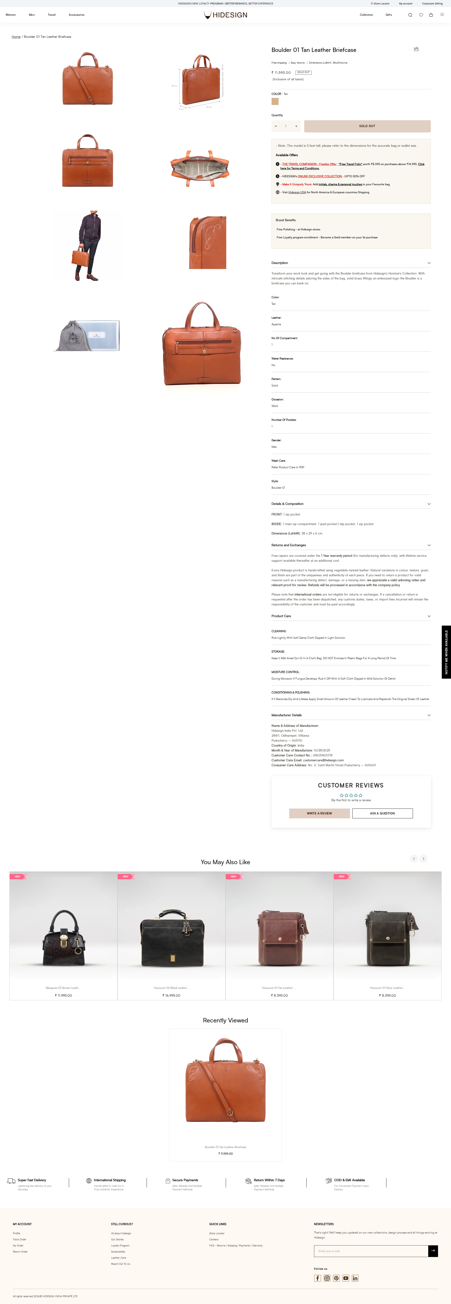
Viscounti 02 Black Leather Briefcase (177, 988)
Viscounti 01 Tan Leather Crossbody (284, 988)
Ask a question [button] (382, 813)
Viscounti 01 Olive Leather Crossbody (393, 988)
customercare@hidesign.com (323, 760)
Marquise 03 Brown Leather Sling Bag (69, 988)
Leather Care (118, 1258)
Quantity (277, 115)
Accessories (76, 14)
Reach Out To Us (120, 1264)
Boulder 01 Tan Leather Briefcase (47, 37)
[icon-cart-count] (431, 15)
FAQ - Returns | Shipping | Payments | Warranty (236, 1245)
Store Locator (217, 1233)
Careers (213, 1239)
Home (16, 37)
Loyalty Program (120, 1245)
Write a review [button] (319, 813)
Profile (16, 1233)
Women (11, 14)
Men (32, 14)
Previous (414, 859)
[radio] (277, 102)
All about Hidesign (121, 1233)
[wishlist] (421, 15)
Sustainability (118, 1251)
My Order (18, 1245)
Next (424, 859)
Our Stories (117, 1239)
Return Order (20, 1251)
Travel (52, 14)
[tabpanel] (63, 935)
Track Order (19, 1239)
